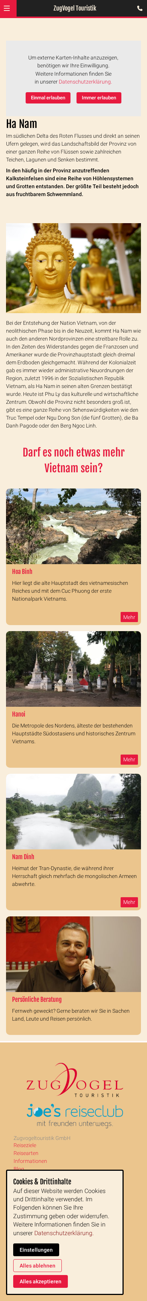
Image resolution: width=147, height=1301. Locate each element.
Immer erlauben (99, 97)
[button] (7, 8)
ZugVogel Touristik (75, 8)
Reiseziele (25, 1145)
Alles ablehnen (37, 1266)
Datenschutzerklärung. (85, 82)
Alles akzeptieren (40, 1281)
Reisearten (26, 1153)
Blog (19, 1169)
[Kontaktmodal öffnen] (138, 9)
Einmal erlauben (48, 97)
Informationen (30, 1161)
